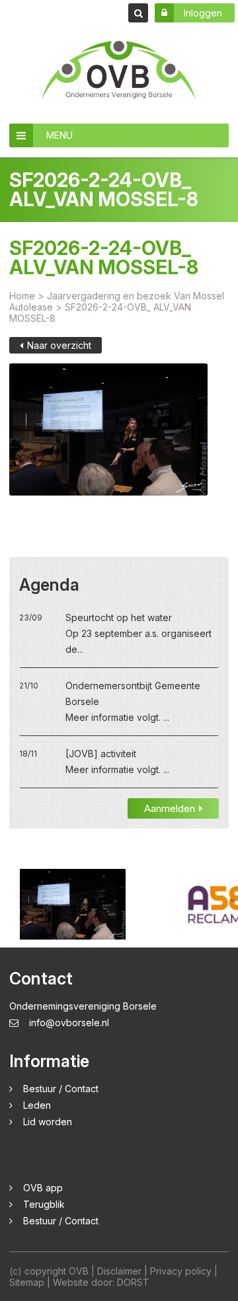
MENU (59, 135)
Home (22, 295)
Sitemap (26, 1282)
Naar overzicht (59, 345)
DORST (133, 1282)
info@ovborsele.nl (69, 1022)
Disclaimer (119, 1271)
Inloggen (203, 13)
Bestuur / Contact (61, 1088)
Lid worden (47, 1121)
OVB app (43, 1187)
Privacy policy (181, 1271)
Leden (37, 1105)
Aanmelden (169, 808)
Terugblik (44, 1204)
